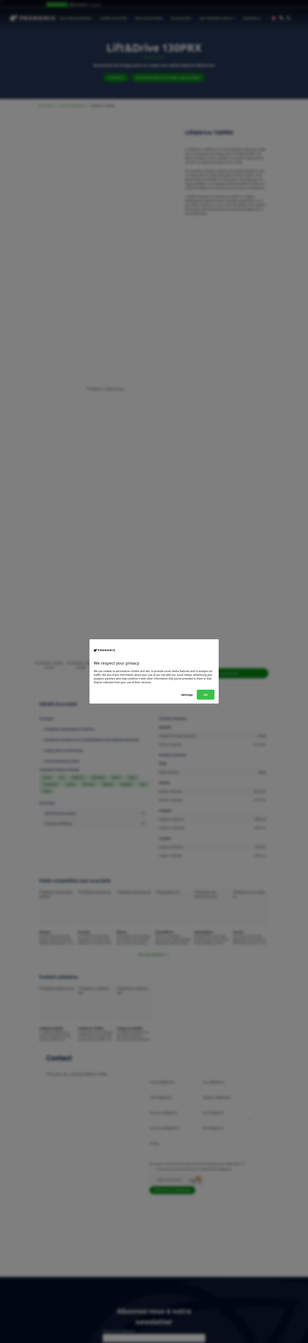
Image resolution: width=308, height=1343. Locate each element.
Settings (186, 694)
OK (205, 694)
